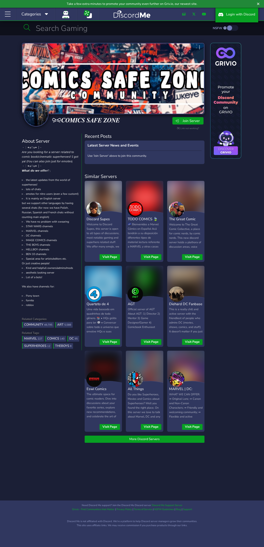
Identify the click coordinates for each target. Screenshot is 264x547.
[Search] (27, 27)
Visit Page (109, 257)
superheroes (37, 346)
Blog (178, 509)
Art (64, 325)
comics (56, 338)
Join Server (191, 121)
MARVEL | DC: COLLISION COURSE (186, 391)
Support (187, 509)
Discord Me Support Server (167, 505)
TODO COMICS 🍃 (143, 219)
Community (38, 325)
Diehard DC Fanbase (185, 303)
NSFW (218, 28)
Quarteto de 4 (98, 303)
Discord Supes (98, 219)
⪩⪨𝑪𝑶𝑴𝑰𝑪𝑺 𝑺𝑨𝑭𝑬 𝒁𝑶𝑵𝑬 (86, 120)
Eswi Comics (96, 388)
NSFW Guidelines (164, 509)
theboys (63, 346)
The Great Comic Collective (182, 222)
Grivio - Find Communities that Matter (93, 509)
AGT (131, 303)
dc (73, 338)
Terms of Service (143, 509)
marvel (33, 338)
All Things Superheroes (138, 391)
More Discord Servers (144, 439)
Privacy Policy (124, 509)
